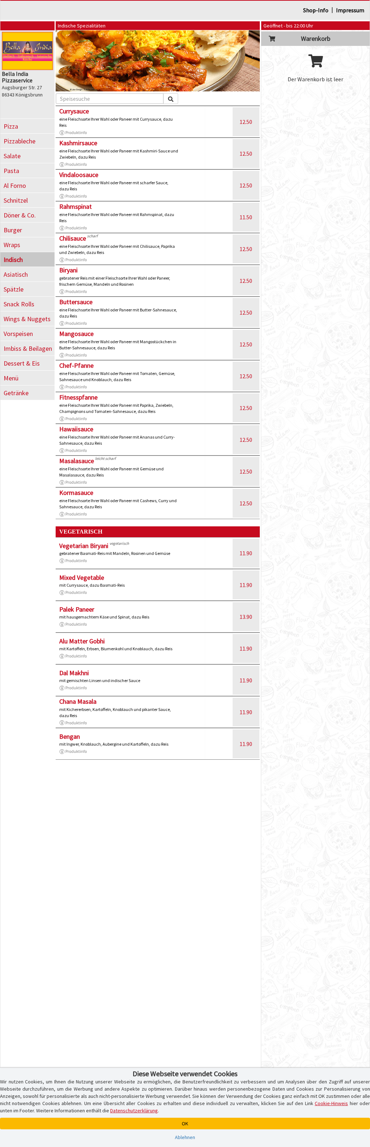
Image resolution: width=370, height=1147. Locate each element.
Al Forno (15, 185)
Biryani (68, 270)
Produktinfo (76, 132)
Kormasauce (76, 492)
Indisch (13, 259)
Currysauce (74, 111)
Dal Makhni (74, 673)
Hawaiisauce (76, 429)
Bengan (69, 736)
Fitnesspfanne (78, 397)
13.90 (246, 616)
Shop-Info (315, 10)
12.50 (246, 121)
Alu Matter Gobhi (82, 641)
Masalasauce (76, 461)
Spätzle (13, 289)
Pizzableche (19, 141)
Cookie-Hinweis (331, 1103)
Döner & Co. (20, 215)
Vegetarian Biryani (83, 546)
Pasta (11, 171)
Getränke (16, 393)
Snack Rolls (19, 304)
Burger (13, 230)
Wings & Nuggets (27, 319)
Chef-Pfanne (76, 365)
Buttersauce (75, 302)
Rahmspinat (75, 206)
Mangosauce (76, 333)
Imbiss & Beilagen (28, 348)
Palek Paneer (76, 609)
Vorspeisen (18, 333)
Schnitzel (16, 200)
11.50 (246, 217)
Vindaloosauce (78, 175)
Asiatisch (16, 274)
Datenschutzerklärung (134, 1110)
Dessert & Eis (22, 363)
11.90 (246, 553)
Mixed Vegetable (81, 577)
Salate (12, 156)
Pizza (11, 126)
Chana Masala (77, 701)
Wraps (12, 245)
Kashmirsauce (78, 143)
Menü (11, 378)
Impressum (350, 10)
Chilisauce (72, 238)
